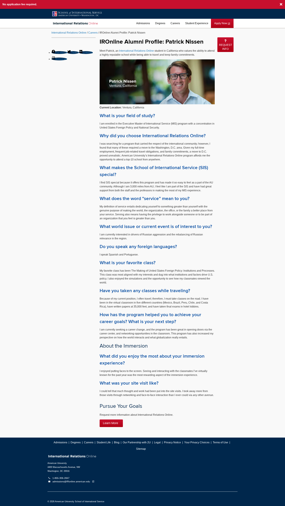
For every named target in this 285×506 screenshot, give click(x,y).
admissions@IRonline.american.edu (72, 481)
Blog (116, 442)
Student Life (104, 442)
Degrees (160, 23)
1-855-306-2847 (58, 478)
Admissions (143, 23)
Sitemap (141, 448)
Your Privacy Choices (196, 442)
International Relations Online (68, 32)
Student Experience (196, 23)
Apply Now (222, 25)
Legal (157, 442)
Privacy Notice (172, 442)
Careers (175, 23)
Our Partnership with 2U (137, 442)
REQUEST (225, 47)
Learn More (111, 423)
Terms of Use (220, 442)
